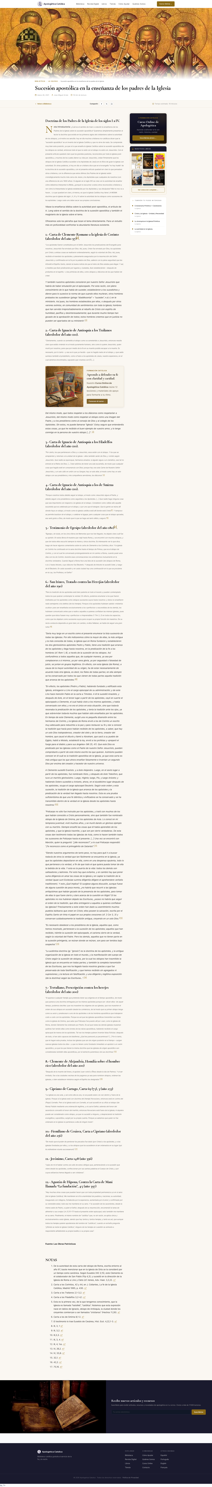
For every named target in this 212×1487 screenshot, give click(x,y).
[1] (77, 237)
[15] (115, 1051)
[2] (86, 320)
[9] (76, 679)
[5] (112, 510)
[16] (101, 1079)
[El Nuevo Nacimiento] (137, 177)
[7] (115, 526)
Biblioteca (80, 4)
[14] (85, 977)
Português (165, 1459)
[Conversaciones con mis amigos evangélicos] (159, 161)
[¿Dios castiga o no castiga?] (148, 177)
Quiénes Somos (139, 4)
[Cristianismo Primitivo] (148, 161)
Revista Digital (93, 4)
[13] (57, 944)
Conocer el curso (97, 401)
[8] (51, 626)
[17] (76, 1149)
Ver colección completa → (148, 190)
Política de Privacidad (131, 1478)
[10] (56, 804)
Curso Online (147, 1463)
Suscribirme (198, 1412)
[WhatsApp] (112, 104)
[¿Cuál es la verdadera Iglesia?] (159, 177)
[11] (95, 846)
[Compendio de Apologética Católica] (137, 161)
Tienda (113, 4)
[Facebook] (101, 104)
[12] (121, 918)
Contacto (146, 1467)
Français (164, 1467)
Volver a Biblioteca (44, 104)
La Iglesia (53, 81)
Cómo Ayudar (124, 4)
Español (164, 1455)
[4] (104, 475)
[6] (107, 518)
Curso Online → (165, 4)
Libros (104, 4)
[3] (93, 432)
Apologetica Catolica (52, 1451)
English (163, 1463)
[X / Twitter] (107, 104)
